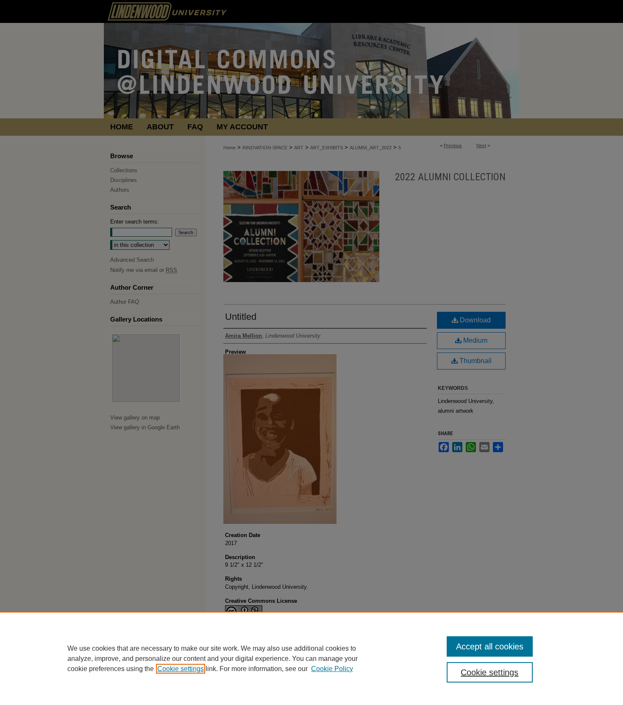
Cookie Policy (332, 668)
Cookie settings (180, 668)
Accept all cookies (489, 646)
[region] (311, 658)
